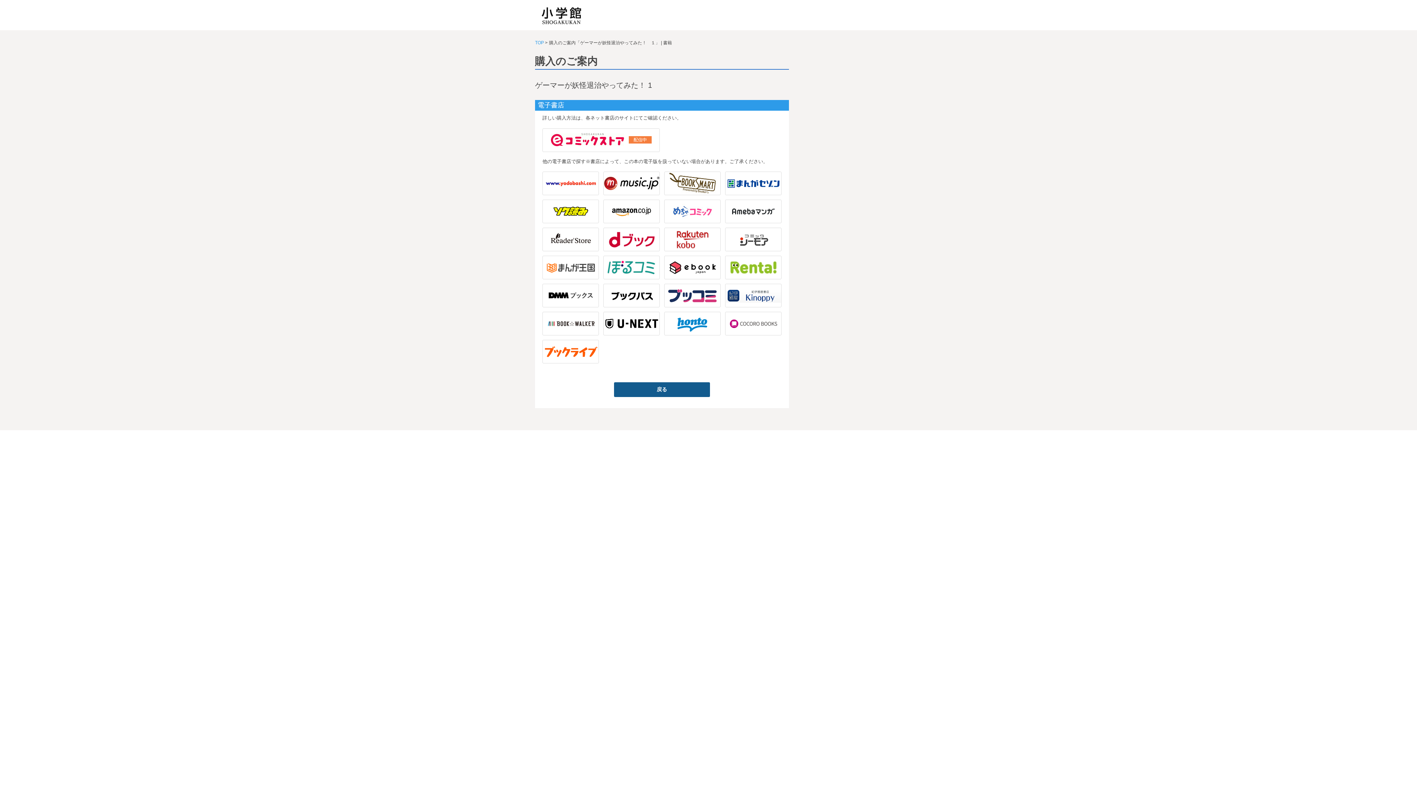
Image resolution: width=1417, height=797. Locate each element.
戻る (662, 389)
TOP (539, 42)
